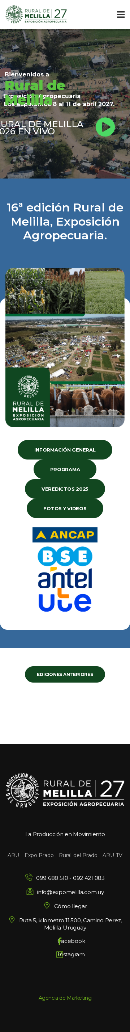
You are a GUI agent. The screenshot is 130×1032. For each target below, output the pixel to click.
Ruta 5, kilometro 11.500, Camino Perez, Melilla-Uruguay (70, 924)
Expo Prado (39, 855)
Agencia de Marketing (65, 998)
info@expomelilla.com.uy (70, 892)
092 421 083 (89, 877)
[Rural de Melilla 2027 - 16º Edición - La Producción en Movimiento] (36, 14)
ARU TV (112, 855)
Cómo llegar (70, 906)
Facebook (71, 940)
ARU (13, 855)
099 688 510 (52, 877)
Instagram (71, 954)
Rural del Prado (78, 855)
